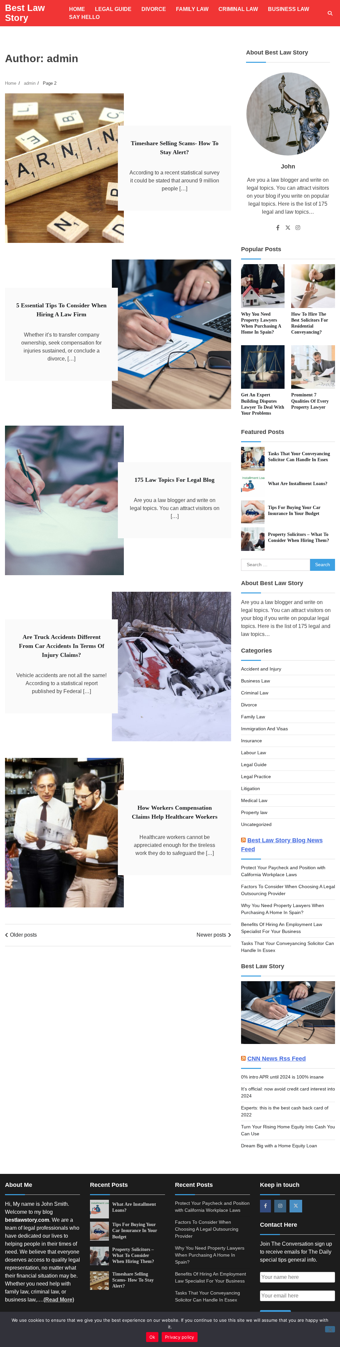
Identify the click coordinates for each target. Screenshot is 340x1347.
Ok (152, 1337)
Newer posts (211, 935)
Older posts (23, 935)
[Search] (330, 13)
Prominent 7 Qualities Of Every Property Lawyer (310, 400)
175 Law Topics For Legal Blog (174, 479)
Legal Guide (113, 9)
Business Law (288, 9)
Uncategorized (256, 824)
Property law (254, 812)
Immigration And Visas (264, 728)
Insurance (251, 740)
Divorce (153, 9)
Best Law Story (25, 13)
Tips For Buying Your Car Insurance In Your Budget (134, 1230)
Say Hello (84, 17)
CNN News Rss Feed (276, 1058)
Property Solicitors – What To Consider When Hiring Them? (133, 1255)
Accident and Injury (261, 669)
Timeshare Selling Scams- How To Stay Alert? (133, 1280)
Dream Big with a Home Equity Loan (279, 1145)
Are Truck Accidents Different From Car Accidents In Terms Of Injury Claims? (61, 646)
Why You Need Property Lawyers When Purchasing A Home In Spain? (209, 1255)
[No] (330, 1329)
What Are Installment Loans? (297, 483)
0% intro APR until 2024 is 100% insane (282, 1077)
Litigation (250, 788)
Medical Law (254, 800)
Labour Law (253, 752)
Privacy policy (179, 1337)
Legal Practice (256, 776)
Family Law (192, 9)
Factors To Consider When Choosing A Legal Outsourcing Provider (206, 1229)
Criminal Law (238, 9)
